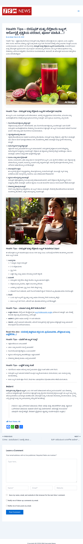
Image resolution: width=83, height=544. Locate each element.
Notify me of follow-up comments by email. (23, 500)
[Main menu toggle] (78, 11)
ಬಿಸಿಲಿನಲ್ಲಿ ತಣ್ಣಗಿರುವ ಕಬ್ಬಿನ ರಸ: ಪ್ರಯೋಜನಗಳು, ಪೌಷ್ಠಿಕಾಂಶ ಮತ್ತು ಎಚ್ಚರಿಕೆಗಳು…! (38, 333)
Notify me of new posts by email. (19, 506)
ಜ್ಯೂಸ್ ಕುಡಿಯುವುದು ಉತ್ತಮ (43, 312)
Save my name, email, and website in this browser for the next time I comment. (37, 495)
